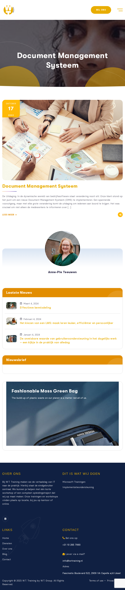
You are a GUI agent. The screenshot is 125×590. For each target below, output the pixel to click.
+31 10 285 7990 (71, 544)
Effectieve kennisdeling (35, 307)
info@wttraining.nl (72, 560)
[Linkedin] (5, 519)
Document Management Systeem (39, 186)
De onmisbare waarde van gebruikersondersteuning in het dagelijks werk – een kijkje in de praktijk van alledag (68, 340)
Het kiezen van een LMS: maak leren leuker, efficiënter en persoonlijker (66, 323)
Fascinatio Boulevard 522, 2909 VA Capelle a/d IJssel (91, 573)
